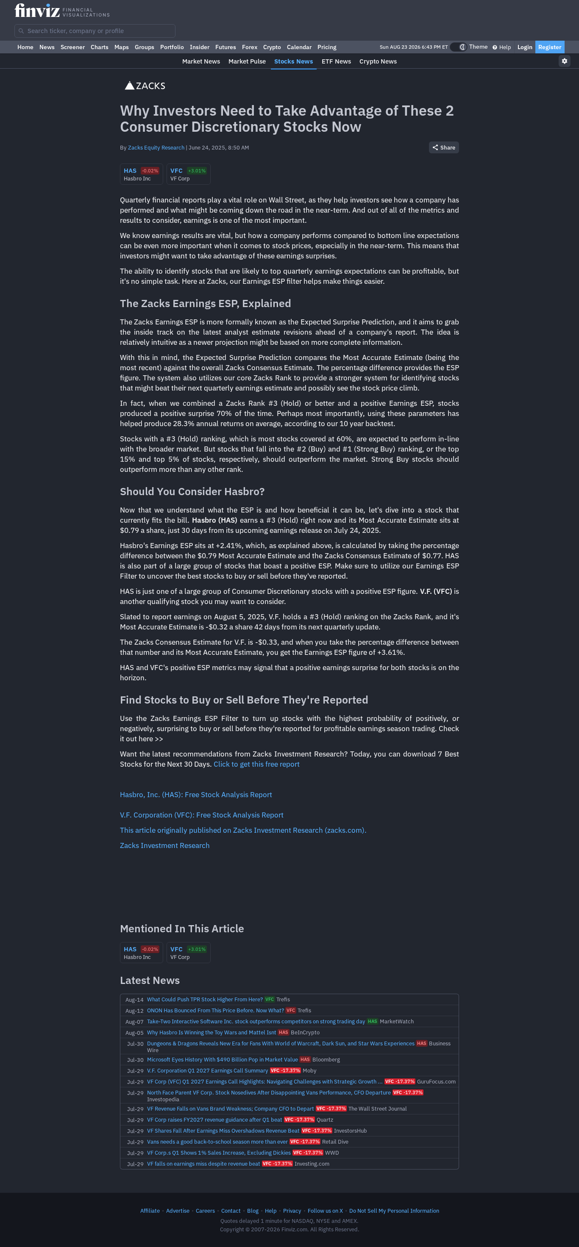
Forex (249, 47)
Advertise (177, 1210)
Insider (199, 47)
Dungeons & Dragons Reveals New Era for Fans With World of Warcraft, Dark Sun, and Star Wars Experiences (281, 1043)
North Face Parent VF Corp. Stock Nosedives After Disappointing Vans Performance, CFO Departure (269, 1092)
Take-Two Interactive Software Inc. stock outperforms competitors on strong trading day (256, 1021)
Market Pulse (247, 61)
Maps (121, 47)
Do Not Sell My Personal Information (394, 1210)
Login (525, 47)
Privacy (292, 1210)
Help (504, 47)
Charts (100, 47)
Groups (144, 47)
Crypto (272, 47)
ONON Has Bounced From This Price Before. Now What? (215, 1010)
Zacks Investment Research (165, 845)
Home (25, 47)
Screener (73, 47)
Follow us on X (325, 1210)
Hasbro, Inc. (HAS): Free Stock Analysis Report (196, 794)
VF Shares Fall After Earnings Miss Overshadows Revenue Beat (223, 1130)
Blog (253, 1210)
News (47, 47)
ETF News (336, 61)
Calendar (299, 47)
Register (550, 47)
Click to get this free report (257, 764)
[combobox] (94, 31)
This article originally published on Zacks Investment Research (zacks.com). (243, 830)
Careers (205, 1210)
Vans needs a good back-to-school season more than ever (217, 1141)
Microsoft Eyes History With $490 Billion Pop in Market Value (222, 1059)
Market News (201, 61)
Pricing (327, 47)
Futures (225, 47)
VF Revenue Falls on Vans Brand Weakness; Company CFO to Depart (230, 1108)
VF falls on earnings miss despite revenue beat (203, 1163)
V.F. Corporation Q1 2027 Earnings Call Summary (207, 1070)
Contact (231, 1210)
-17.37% (285, 1070)
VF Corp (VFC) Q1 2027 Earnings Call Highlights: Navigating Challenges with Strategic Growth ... (265, 1081)
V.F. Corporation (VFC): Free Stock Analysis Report (202, 815)
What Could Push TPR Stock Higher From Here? (205, 999)
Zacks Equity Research (156, 147)
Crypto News (378, 61)
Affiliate (150, 1210)
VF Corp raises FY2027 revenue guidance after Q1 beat (214, 1119)
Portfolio (172, 47)
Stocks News (293, 61)
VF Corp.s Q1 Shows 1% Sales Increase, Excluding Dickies (219, 1152)
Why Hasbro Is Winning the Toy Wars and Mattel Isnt (211, 1032)
